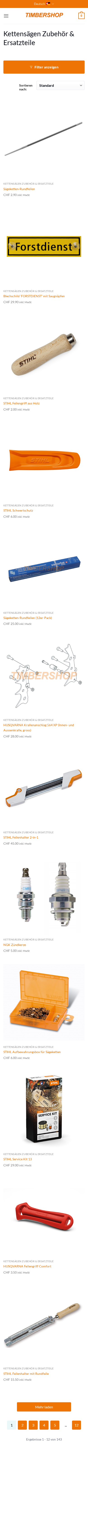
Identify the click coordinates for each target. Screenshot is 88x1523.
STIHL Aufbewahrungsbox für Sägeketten (32, 1052)
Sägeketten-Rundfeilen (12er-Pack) (27, 618)
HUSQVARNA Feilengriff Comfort (27, 1266)
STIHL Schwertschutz (18, 510)
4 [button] (44, 1425)
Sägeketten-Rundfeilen (19, 189)
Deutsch (39, 4)
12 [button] (76, 1425)
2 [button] (22, 1425)
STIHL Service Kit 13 (17, 1159)
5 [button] (55, 1425)
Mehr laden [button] (44, 1407)
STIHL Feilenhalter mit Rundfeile (26, 1374)
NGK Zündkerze (14, 945)
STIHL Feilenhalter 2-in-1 (20, 837)
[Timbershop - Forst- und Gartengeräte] (44, 16)
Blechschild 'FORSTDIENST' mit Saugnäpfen (34, 296)
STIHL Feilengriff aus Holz (21, 403)
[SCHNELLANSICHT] (44, 139)
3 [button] (33, 1425)
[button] (6, 15)
